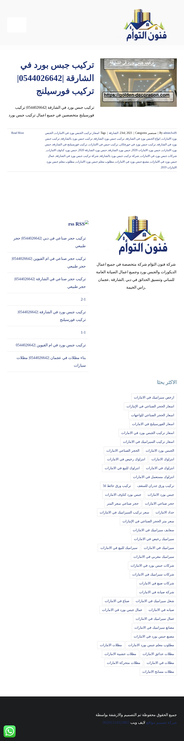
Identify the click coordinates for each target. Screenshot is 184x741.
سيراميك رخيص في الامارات (154, 539)
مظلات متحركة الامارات (123, 663)
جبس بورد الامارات (161, 494)
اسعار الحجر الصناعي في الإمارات (150, 406)
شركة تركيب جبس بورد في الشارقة (77, 156)
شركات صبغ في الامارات (156, 583)
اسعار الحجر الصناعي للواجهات (152, 415)
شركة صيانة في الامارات (156, 592)
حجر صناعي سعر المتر (123, 503)
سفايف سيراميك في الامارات (153, 530)
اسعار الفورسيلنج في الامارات (153, 424)
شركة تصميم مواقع (161, 722)
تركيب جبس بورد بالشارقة (76, 138)
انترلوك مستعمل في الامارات (153, 477)
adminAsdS (170, 133)
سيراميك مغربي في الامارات (153, 557)
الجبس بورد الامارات (160, 450)
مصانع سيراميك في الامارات (154, 627)
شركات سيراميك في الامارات (153, 574)
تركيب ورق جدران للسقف (155, 486)
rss (71, 224)
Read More (17, 133)
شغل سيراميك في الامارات (155, 601)
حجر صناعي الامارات (159, 503)
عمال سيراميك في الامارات (155, 619)
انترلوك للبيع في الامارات (122, 468)
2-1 (83, 299)
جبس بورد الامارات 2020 (146, 150)
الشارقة (113, 133)
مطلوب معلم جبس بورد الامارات (95, 161)
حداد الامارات (164, 512)
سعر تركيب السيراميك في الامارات (124, 512)
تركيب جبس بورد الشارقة (109, 138)
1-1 (83, 332)
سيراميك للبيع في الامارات (119, 548)
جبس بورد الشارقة (119, 150)
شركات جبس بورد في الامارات (158, 156)
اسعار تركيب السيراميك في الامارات (148, 442)
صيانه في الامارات (161, 610)
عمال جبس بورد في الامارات (122, 610)
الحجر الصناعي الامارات (122, 450)
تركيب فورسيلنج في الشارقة (69, 144)
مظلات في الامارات (160, 663)
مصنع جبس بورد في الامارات (132, 161)
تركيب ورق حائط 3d (117, 486)
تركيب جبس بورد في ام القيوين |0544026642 (51, 345)
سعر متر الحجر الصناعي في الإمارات (148, 521)
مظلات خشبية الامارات (120, 654)
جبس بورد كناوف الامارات (61, 150)
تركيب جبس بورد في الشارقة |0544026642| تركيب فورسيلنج (55, 78)
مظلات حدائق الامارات (158, 654)
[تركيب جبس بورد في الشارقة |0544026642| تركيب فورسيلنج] (138, 82)
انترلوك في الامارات (160, 468)
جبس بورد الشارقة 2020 (92, 150)
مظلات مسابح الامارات (158, 671)
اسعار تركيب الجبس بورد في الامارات (77, 133)
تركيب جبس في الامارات (103, 144)
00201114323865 (116, 722)
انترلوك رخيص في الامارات (126, 459)
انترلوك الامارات (162, 459)
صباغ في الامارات (117, 601)
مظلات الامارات (111, 645)
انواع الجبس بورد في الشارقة (143, 138)
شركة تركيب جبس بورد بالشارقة (119, 156)
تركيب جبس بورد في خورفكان (138, 144)
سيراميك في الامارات (159, 548)
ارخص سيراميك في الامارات (154, 397)
